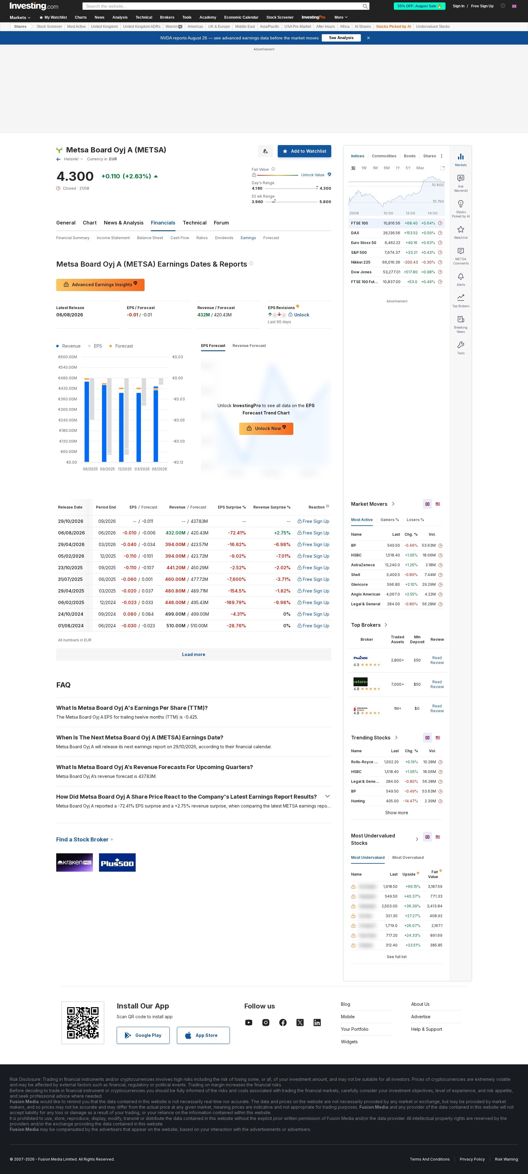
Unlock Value (312, 175)
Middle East (245, 26)
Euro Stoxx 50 (363, 242)
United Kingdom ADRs (141, 26)
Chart (90, 223)
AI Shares (363, 26)
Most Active (76, 26)
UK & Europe (219, 26)
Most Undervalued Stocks (373, 839)
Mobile (348, 1016)
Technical (195, 223)
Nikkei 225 (360, 262)
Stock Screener (280, 17)
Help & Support (426, 1029)
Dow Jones (361, 272)
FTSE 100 (359, 223)
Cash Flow (179, 237)
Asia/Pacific (269, 26)
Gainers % (389, 519)
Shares (20, 26)
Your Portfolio (355, 1029)
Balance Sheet (150, 237)
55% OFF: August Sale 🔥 (420, 6)
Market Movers (369, 504)
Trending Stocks (371, 738)
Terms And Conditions (430, 1159)
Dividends (224, 237)
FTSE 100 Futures (367, 281)
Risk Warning (506, 1159)
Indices (357, 156)
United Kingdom (104, 26)
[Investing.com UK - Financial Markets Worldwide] (34, 6)
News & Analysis (124, 223)
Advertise (421, 1016)
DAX (355, 233)
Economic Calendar (241, 17)
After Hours (325, 26)
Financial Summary (73, 237)
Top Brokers (366, 625)
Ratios (202, 237)
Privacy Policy (472, 1159)
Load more (193, 654)
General (65, 223)
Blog (345, 1004)
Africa (345, 26)
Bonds (410, 156)
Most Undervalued (368, 857)
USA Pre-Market (297, 26)
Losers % (415, 519)
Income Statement (113, 237)
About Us (420, 1004)
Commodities (384, 156)
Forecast (271, 237)
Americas (195, 26)
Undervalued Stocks (433, 26)
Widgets (349, 1041)
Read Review (437, 660)
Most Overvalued (408, 857)
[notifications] (503, 6)
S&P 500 (359, 252)
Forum (221, 223)
